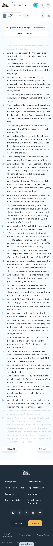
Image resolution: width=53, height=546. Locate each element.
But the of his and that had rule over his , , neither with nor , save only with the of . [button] (29, 437)
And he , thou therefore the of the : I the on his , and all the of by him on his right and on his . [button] (28, 290)
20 (3, 299)
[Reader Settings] (48, 15)
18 (3, 274)
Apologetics (10, 481)
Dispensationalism (36, 488)
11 (3, 181)
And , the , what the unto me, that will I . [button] (29, 228)
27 (3, 386)
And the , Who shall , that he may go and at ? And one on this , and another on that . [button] (28, 304)
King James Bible (12, 500)
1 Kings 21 (11, 449)
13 (3, 205)
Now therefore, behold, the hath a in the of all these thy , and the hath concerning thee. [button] (28, 342)
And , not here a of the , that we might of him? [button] (28, 128)
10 (3, 163)
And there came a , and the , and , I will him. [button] (28, 315)
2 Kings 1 (42, 449)
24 (3, 351)
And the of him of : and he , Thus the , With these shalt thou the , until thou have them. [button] (29, 186)
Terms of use (25, 535)
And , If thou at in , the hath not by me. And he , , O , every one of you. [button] (29, 403)
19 (3, 285)
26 (3, 375)
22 (3, 320)
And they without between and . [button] (27, 47)
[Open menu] (48, 5)
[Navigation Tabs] (43, 15)
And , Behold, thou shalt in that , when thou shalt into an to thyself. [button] (29, 368)
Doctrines (9, 494)
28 (3, 400)
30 (3, 417)
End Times (32, 494)
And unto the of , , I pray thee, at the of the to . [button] (28, 97)
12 (3, 194)
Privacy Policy (43, 535)
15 (3, 233)
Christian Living (35, 481)
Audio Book (26, 544)
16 (3, 250)
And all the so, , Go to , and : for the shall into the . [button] (29, 198)
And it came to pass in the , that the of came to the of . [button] (28, 56)
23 (3, 337)
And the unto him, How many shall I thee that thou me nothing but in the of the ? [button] (29, 253)
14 (3, 226)
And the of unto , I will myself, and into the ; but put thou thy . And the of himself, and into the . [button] (29, 423)
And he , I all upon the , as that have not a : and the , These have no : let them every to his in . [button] (28, 266)
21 (3, 313)
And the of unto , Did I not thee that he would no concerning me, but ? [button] (28, 278)
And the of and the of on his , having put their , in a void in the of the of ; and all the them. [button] (29, 170)
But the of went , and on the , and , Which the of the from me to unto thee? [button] (28, 356)
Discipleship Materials (14, 488)
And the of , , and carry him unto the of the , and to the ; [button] (28, 379)
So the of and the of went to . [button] (28, 412)
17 (3, 260)
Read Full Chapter (25, 33)
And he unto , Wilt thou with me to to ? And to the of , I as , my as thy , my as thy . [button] (28, 84)
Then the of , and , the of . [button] (27, 158)
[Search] (35, 5)
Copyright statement (7, 535)
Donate (35, 523)
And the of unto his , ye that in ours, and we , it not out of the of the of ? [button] (29, 68)
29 (3, 410)
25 (3, 365)
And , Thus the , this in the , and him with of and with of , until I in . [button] (28, 391)
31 (3, 431)
